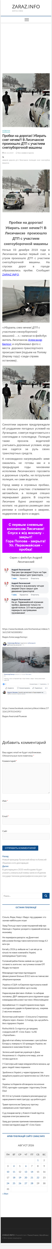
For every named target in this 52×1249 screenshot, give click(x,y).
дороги (12, 160)
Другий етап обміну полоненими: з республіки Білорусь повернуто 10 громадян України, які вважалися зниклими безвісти (24, 1043)
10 (8, 1171)
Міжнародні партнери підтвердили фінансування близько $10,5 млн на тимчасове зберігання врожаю (25, 976)
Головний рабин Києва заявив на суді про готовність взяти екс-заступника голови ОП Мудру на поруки (23, 964)
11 (14, 1171)
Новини (6, 131)
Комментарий (9, 761)
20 (26, 1177)
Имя (5, 801)
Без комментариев (26, 153)
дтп (17, 160)
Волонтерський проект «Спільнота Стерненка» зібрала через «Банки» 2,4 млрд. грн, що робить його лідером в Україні (25, 1020)
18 (14, 1177)
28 (32, 1183)
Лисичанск (23, 160)
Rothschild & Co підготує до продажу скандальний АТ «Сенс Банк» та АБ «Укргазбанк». (20, 1031)
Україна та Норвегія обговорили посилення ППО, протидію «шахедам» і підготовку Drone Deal (24, 1087)
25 (14, 1183)
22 (38, 1177)
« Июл (5, 1193)
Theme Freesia (32, 1235)
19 (20, 1177)
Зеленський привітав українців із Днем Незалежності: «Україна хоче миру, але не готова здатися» (22, 1055)
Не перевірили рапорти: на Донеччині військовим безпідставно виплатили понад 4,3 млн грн (25, 940)
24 (8, 1183)
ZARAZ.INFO (26, 7)
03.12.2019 (8, 153)
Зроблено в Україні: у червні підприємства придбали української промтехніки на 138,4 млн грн (25, 1075)
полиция (32, 160)
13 (26, 1171)
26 (20, 1183)
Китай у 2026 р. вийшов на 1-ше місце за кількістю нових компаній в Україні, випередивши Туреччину (22, 952)
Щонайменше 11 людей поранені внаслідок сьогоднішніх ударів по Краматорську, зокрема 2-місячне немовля (25, 1008)
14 (32, 1171)
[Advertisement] (26, 44)
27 (26, 1183)
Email (5, 816)
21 (32, 1177)
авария (5, 160)
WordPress (43, 1235)
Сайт (4, 831)
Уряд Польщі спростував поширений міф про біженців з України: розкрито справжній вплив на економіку (25, 928)
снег (38, 160)
